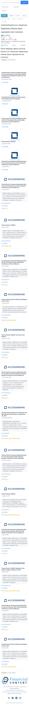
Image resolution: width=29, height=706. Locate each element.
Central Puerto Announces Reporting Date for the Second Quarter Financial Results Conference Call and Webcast (14, 163)
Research (23, 45)
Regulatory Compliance (12, 320)
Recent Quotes (5, 6)
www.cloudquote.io (14, 688)
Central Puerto (6, 279)
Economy (6, 438)
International (19, 18)
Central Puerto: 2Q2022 (8, 141)
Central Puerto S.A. (7, 203)
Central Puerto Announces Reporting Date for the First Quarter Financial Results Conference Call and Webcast (14, 262)
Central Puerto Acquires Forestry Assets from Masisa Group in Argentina (13, 97)
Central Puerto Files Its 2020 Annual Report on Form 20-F (14, 300)
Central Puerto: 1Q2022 (8, 225)
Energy (6, 208)
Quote (6, 45)
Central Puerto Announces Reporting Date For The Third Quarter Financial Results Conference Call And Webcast (14, 120)
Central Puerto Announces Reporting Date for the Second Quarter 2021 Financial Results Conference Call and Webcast (14, 531)
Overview (4, 18)
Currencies (13, 18)
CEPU (7, 35)
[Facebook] (12, 698)
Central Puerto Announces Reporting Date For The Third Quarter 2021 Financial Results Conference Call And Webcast (14, 456)
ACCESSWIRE (5, 82)
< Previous (3, 59)
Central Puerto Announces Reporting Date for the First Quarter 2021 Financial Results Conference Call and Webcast (14, 607)
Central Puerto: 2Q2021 (8, 494)
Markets (4, 15)
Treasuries (4, 21)
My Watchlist (16, 6)
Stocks (11, 15)
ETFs (18, 15)
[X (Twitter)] (8, 698)
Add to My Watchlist (5, 43)
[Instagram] (20, 698)
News (8, 18)
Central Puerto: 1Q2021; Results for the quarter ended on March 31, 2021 (13, 569)
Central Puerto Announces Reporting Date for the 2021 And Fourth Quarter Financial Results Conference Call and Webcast (14, 373)
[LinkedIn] (16, 698)
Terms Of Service (17, 693)
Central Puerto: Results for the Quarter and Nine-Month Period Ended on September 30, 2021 (14, 414)
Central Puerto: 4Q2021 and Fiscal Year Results (13, 335)
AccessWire (5, 205)
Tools (24, 15)
